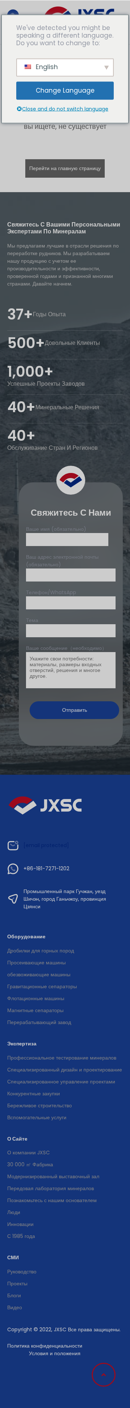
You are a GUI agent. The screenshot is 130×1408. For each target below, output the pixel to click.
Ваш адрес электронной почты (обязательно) (62, 560)
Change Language (65, 90)
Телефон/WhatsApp (51, 592)
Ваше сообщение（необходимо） (66, 648)
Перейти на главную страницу (65, 168)
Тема (32, 620)
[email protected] (46, 845)
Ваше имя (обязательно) (56, 529)
